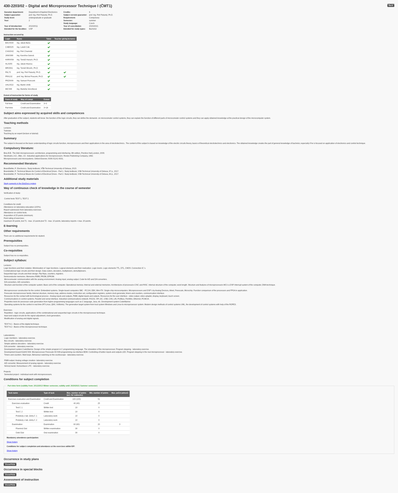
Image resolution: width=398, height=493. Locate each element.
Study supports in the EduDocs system (20, 183)
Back (391, 5)
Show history (12, 442)
